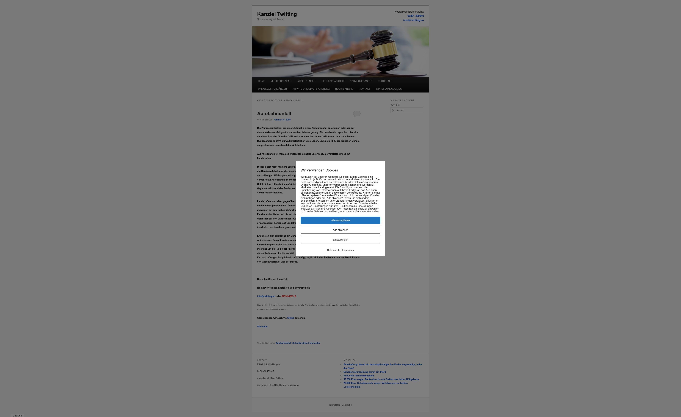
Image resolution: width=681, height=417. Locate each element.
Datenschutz (333, 250)
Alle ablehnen (340, 229)
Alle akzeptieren (340, 220)
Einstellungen (340, 239)
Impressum (348, 250)
